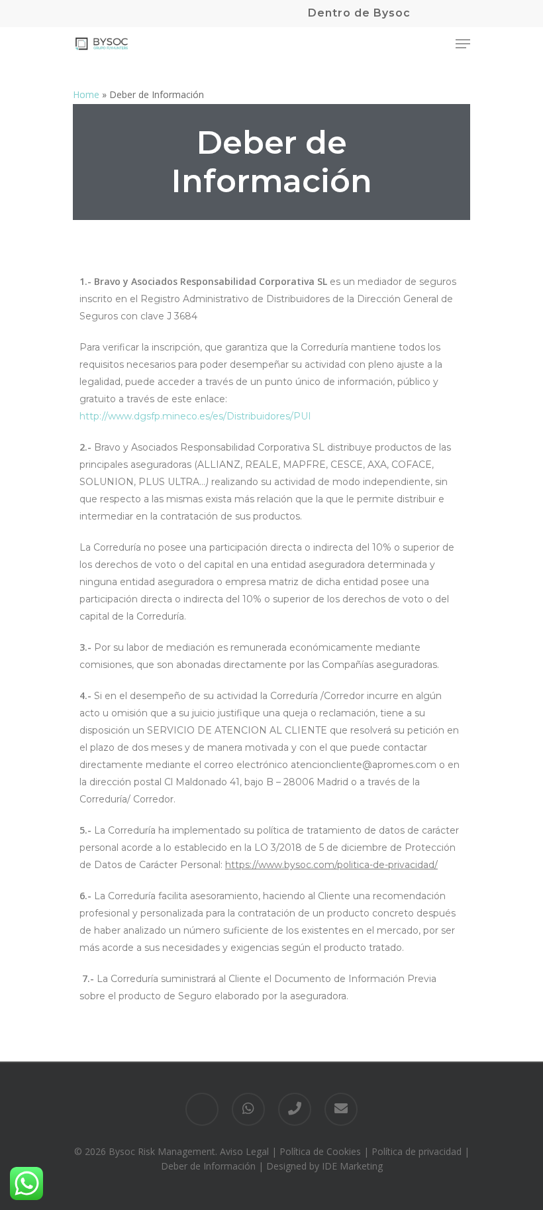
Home (86, 94)
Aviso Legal (244, 1151)
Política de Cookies (320, 1151)
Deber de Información (208, 1166)
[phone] (294, 1109)
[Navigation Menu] (463, 43)
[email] (341, 1109)
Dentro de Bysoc (359, 13)
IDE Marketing (352, 1166)
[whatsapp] (248, 1109)
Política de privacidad (416, 1151)
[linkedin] (202, 1109)
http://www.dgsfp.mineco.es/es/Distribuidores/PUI (195, 416)
